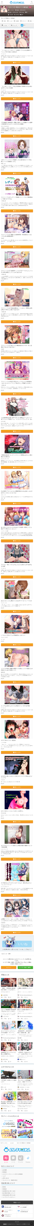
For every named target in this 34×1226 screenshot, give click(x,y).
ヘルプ (4, 1176)
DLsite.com (8, 1206)
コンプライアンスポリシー (8, 1197)
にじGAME (24, 1206)
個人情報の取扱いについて (8, 1193)
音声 (22, 14)
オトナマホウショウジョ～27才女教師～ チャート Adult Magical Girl (8, 1032)
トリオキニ (8, 1215)
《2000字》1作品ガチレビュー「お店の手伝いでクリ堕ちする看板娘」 (24, 1054)
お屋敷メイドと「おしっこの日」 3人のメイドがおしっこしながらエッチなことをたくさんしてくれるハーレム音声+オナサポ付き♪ (16, 920)
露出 (31, 21)
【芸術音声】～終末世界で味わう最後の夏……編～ (24, 1031)
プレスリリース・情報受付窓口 (9, 1180)
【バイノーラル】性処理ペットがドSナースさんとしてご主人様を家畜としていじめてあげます (17, 271)
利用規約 (4, 1172)
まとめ (12, 1143)
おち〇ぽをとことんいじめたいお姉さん (12, 811)
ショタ (10, 21)
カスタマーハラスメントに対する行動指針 (12, 1174)
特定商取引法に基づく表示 (8, 1191)
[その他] (24, 25)
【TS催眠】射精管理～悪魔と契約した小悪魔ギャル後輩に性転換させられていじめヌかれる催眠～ (16, 123)
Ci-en (9, 1211)
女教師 (17, 21)
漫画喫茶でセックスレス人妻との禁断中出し (8, 1053)
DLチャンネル (17, 2)
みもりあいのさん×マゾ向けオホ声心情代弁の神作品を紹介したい (24, 1103)
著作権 (4, 1187)
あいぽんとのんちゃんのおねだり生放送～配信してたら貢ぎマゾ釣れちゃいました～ (16, 528)
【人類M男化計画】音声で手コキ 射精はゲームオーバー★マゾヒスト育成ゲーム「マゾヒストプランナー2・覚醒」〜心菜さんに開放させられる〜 (16, 419)
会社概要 (4, 1170)
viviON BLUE (24, 1211)
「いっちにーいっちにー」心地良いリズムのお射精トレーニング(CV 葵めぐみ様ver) (16, 51)
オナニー (24, 21)
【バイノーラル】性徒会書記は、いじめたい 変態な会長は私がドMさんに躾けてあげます (16, 309)
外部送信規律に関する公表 (8, 1195)
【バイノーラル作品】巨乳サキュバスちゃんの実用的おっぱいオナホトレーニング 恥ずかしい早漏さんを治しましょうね (16, 383)
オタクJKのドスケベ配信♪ (8, 740)
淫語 (5, 21)
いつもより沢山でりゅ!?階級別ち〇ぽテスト (13, 635)
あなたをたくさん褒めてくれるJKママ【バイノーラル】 (16, 601)
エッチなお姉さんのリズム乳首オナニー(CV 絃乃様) (15, 706)
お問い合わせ (5, 1178)
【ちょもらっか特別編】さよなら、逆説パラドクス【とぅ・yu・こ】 (24, 1081)
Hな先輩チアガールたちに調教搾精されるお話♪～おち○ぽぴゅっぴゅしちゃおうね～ (16, 492)
